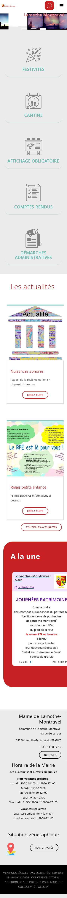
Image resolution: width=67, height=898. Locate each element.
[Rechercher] (49, 5)
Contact (50, 755)
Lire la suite (35, 395)
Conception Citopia (45, 877)
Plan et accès (44, 847)
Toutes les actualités (41, 527)
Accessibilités (40, 872)
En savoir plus (33, 62)
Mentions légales (15, 872)
